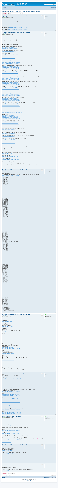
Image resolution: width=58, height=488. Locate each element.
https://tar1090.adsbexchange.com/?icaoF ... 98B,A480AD (17, 29)
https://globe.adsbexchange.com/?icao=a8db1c (10, 98)
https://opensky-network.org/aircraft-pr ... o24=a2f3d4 (11, 62)
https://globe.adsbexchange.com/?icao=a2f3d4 (10, 60)
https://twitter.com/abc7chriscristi (7, 326)
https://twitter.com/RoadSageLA (7, 347)
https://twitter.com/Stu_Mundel (7, 321)
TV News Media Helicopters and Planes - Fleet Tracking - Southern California (21, 11)
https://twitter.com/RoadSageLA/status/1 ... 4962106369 (11, 412)
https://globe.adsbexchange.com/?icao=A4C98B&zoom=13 (12, 112)
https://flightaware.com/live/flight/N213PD (9, 115)
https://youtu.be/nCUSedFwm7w (7, 470)
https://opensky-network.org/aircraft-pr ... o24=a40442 (11, 84)
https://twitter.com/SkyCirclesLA (7, 153)
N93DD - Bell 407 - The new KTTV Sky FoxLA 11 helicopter (13, 373)
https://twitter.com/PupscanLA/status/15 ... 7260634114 (11, 401)
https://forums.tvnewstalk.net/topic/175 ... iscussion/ (10, 175)
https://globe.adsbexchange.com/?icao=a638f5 (10, 54)
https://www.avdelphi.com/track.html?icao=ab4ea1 (10, 78)
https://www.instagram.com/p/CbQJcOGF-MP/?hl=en (11, 395)
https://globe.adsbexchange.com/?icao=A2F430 (10, 87)
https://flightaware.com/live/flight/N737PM (9, 51)
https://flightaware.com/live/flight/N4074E (9, 111)
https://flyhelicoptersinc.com (6, 441)
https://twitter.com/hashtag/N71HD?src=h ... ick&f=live (11, 156)
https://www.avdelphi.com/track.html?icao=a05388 (10, 104)
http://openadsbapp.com (6, 149)
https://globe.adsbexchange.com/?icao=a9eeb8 (10, 48)
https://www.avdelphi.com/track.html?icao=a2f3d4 (10, 61)
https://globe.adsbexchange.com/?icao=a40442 (10, 82)
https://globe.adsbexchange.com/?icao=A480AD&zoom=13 (12, 425)
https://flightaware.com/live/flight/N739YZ (9, 47)
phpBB (26, 479)
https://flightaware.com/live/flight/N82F (8, 129)
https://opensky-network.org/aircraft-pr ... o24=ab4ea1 (11, 79)
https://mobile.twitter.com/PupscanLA (8, 359)
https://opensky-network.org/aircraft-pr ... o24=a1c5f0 (11, 118)
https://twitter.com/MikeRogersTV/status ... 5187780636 (11, 413)
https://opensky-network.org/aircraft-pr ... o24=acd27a (11, 95)
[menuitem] (8, 7)
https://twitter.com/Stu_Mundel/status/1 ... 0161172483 (11, 405)
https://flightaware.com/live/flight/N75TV (8, 133)
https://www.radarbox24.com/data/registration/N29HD (10, 63)
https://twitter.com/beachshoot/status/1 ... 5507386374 (11, 391)
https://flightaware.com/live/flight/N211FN (9, 121)
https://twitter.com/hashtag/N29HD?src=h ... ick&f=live (11, 159)
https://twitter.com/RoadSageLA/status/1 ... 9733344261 (11, 433)
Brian (4, 17)
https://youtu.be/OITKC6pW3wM (7, 450)
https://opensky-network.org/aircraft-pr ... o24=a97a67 (11, 68)
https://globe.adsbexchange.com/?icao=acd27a (10, 93)
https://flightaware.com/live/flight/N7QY (8, 136)
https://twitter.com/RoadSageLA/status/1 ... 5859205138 (11, 439)
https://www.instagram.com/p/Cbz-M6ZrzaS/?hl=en (10, 398)
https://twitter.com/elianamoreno (7, 331)
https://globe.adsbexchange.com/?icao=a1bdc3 (10, 122)
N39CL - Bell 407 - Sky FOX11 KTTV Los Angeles (11, 416)
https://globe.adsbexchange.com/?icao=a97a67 (10, 66)
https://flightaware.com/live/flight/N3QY (8, 142)
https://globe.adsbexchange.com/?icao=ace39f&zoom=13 (11, 378)
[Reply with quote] (42, 15)
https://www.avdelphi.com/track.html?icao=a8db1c (10, 99)
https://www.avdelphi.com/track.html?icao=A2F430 (10, 88)
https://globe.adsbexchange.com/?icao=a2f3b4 (10, 71)
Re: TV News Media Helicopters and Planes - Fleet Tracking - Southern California (16, 33)
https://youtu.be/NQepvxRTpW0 (7, 453)
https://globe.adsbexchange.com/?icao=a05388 (10, 103)
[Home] (9, 4)
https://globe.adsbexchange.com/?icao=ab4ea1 (10, 77)
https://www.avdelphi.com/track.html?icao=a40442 (10, 83)
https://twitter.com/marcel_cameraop (8, 353)
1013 (47, 16)
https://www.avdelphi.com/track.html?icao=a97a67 (10, 67)
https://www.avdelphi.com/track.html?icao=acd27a (10, 94)
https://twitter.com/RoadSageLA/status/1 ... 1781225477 (11, 348)
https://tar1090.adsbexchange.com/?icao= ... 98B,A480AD (18, 27)
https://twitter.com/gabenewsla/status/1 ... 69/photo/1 (11, 430)
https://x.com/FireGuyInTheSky (7, 370)
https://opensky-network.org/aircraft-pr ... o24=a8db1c (11, 100)
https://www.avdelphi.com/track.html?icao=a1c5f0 (10, 117)
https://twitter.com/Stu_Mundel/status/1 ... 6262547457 (11, 409)
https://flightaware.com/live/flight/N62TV (8, 139)
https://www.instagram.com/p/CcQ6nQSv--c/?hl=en (10, 394)
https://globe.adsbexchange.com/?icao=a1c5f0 (10, 116)
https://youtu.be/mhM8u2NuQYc (7, 387)
